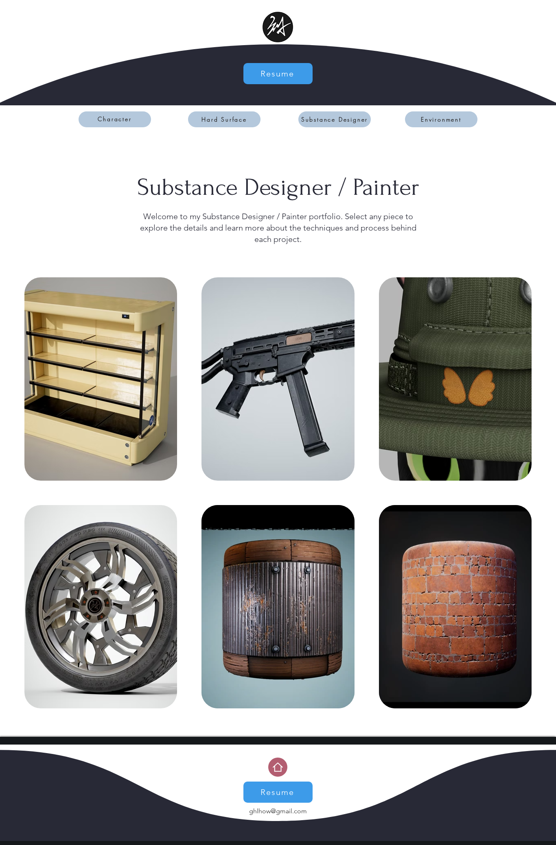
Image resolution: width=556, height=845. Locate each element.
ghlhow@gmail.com (278, 811)
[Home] (277, 767)
